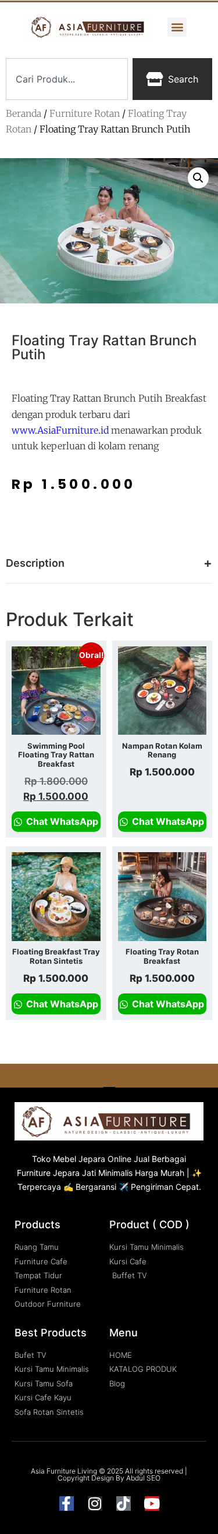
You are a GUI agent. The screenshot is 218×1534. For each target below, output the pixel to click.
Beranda (23, 113)
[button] (177, 27)
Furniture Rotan (84, 113)
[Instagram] (95, 1503)
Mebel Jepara (79, 1159)
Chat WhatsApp (61, 821)
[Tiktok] (123, 1503)
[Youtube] (152, 1503)
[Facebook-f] (66, 1503)
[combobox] (67, 79)
